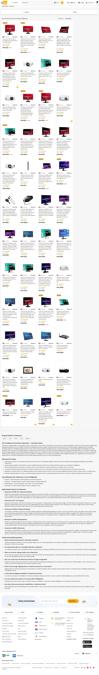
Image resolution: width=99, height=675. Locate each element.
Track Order (5, 631)
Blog (19, 636)
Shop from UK (15, 663)
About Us (4, 618)
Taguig (69, 636)
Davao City (70, 623)
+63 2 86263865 (89, 635)
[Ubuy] (4, 2)
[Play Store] (87, 647)
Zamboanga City (71, 631)
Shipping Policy (6, 636)
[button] (71, 3)
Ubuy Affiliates (22, 639)
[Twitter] (90, 667)
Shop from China (61, 663)
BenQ (4, 438)
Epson (27, 438)
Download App (22, 618)
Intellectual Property (8, 626)
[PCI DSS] (5, 655)
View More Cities (71, 639)
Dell (10, 438)
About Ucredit (22, 631)
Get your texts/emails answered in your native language (90, 626)
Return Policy (21, 626)
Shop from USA (6, 663)
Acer (21, 438)
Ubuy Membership (7, 642)
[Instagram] (84, 667)
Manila (68, 620)
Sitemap (4, 628)
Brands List (21, 620)
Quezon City (70, 618)
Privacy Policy (48, 667)
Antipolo (69, 634)
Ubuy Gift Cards (22, 634)
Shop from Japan (25, 663)
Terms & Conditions (37, 667)
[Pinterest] (93, 667)
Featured (68, 18)
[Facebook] (82, 667)
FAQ (19, 628)
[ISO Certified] (17, 655)
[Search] (62, 2)
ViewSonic (14, 37)
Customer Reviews (23, 623)
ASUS (15, 438)
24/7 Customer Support (90, 620)
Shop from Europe (84, 663)
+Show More (37, 639)
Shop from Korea (50, 663)
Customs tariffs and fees (9, 634)
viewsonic (51, 377)
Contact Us (5, 620)
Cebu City (69, 628)
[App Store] (87, 642)
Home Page (5, 6)
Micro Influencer (6, 639)
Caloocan (69, 626)
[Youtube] (87, 667)
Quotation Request (7, 623)
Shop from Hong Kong (38, 663)
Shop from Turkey (72, 663)
